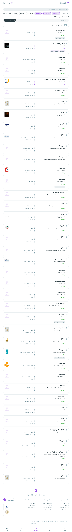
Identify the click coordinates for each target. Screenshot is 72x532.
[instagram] (28, 495)
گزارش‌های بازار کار (47, 510)
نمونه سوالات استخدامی (62, 507)
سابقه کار (15, 13)
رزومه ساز (65, 505)
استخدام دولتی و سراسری (62, 510)
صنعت (4, 13)
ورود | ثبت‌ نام (7, 3)
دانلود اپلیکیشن (30, 507)
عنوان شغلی (47, 13)
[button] (65, 13)
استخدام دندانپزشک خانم (61, 17)
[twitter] (32, 495)
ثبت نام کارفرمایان (47, 507)
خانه (65, 530)
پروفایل (7, 530)
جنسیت (38, 13)
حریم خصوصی (31, 510)
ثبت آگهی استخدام (9, 20)
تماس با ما (31, 505)
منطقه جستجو (30, 13)
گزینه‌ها (50, 530)
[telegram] (36, 495)
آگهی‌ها (36, 530)
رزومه (21, 530)
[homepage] (36, 490)
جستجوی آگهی (64, 503)
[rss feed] (44, 495)
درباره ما (32, 503)
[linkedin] (40, 495)
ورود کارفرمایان (47, 505)
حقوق (10, 13)
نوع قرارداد (22, 13)
